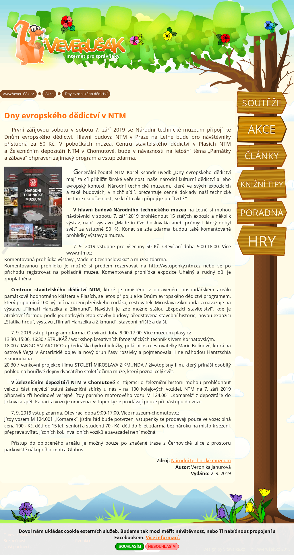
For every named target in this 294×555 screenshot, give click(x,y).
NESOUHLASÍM (162, 546)
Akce (262, 129)
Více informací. (163, 537)
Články (262, 155)
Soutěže (262, 103)
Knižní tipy (261, 184)
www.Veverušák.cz (18, 93)
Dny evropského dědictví (86, 93)
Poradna (261, 212)
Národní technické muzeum (201, 460)
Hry (261, 241)
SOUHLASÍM (130, 546)
